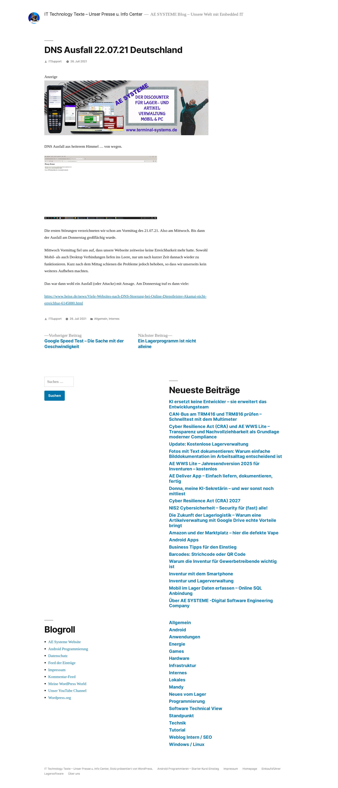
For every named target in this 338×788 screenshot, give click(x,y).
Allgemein (100, 318)
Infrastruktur (182, 665)
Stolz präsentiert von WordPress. (132, 768)
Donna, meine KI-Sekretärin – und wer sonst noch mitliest (221, 491)
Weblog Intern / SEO (190, 737)
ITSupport (55, 61)
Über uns (74, 773)
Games (176, 651)
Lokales (177, 679)
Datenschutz (58, 655)
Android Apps (184, 539)
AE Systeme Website (64, 641)
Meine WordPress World (67, 683)
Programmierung (187, 701)
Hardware (179, 658)
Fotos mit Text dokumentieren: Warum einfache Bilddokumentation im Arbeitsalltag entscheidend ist (225, 454)
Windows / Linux (186, 744)
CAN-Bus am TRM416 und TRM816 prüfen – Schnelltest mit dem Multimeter (215, 416)
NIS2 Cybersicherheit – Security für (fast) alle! (218, 508)
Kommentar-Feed (62, 676)
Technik (177, 723)
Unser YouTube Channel (67, 690)
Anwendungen (184, 636)
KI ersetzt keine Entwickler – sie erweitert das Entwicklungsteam (218, 404)
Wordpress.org (59, 697)
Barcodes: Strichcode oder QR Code (207, 554)
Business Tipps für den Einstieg (203, 547)
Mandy (176, 687)
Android (177, 629)
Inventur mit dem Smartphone (201, 573)
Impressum (56, 669)
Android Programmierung (68, 648)
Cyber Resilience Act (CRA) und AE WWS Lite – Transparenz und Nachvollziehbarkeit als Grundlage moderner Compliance (224, 431)
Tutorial (177, 730)
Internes (114, 318)
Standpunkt (181, 715)
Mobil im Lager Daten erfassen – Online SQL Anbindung (215, 590)
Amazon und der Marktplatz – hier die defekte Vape (223, 532)
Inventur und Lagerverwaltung (201, 580)
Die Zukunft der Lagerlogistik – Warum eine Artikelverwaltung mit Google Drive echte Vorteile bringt (222, 520)
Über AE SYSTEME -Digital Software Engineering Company (221, 603)
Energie (177, 644)
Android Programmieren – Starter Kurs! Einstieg (188, 768)
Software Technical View (195, 708)
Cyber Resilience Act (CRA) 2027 (204, 500)
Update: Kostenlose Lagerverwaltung (208, 444)
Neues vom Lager (187, 694)
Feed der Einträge (62, 662)
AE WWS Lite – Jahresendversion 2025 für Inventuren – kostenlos (214, 466)
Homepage (250, 768)
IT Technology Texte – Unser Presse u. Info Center (93, 14)
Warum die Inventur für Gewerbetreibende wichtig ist (223, 564)
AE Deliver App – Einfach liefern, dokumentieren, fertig (221, 478)
